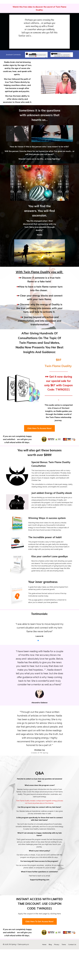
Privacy (56, 948)
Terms (64, 948)
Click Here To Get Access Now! (39, 925)
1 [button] (38, 644)
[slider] (38, 43)
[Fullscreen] (68, 43)
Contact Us (72, 948)
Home (44, 948)
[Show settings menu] (64, 43)
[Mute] (60, 43)
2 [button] (40, 644)
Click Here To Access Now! (39, 424)
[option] (39, 628)
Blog (50, 948)
